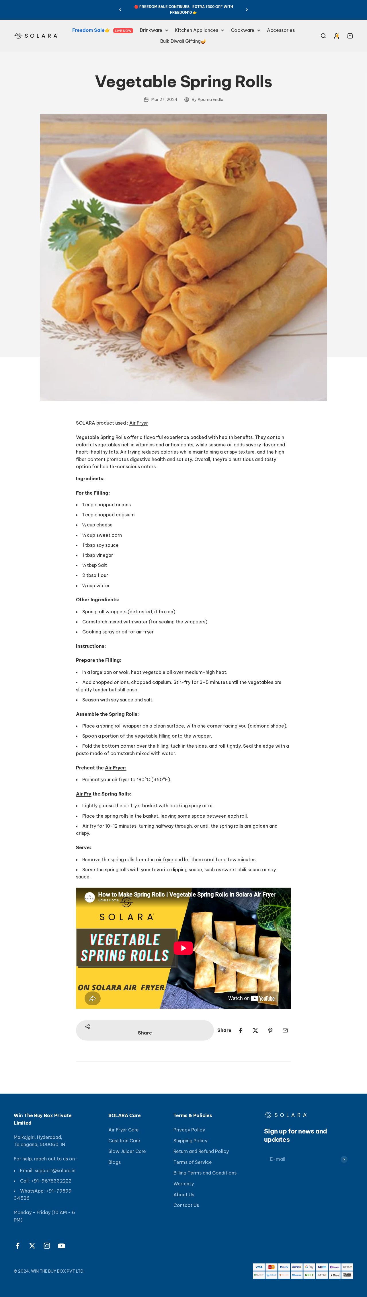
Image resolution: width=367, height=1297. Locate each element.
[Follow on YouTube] (61, 1246)
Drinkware (151, 30)
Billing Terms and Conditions (205, 1173)
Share (145, 1033)
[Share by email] (285, 1030)
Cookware (242, 30)
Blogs (114, 1162)
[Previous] (120, 10)
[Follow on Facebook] (18, 1246)
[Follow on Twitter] (32, 1246)
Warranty (183, 1184)
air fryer (164, 859)
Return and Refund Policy (201, 1151)
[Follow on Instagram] (47, 1246)
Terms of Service (192, 1162)
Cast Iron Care (124, 1141)
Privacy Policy (189, 1130)
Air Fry (83, 794)
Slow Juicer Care (127, 1151)
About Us (183, 1194)
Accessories (281, 30)
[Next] (247, 10)
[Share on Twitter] (255, 1030)
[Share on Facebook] (240, 1030)
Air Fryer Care (123, 1130)
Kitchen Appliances (196, 30)
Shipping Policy (190, 1141)
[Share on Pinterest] (270, 1030)
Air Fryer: (115, 768)
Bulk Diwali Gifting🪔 (183, 41)
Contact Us (186, 1205)
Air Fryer (138, 423)
